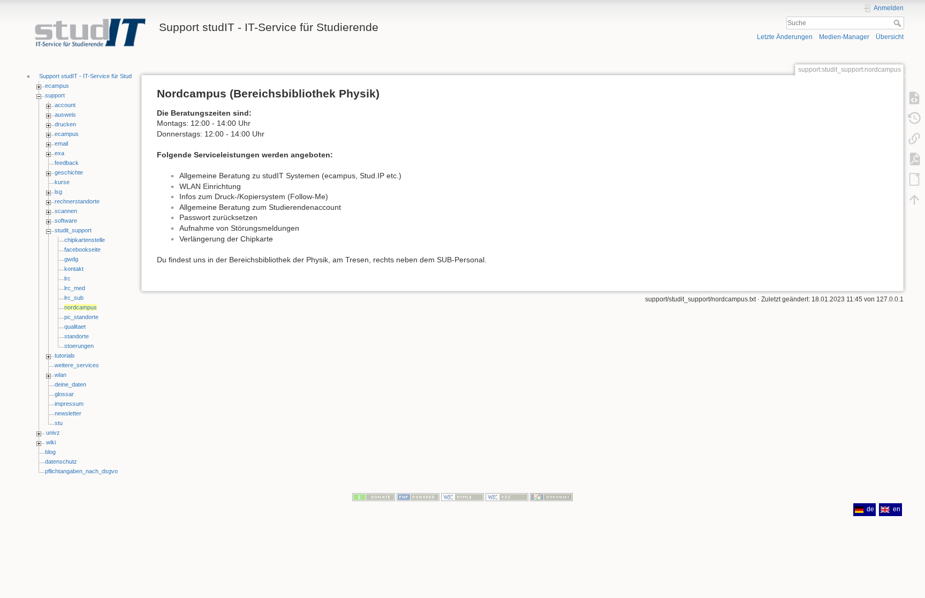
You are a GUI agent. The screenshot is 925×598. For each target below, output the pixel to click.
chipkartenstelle (84, 240)
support (55, 95)
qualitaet (75, 326)
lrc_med (74, 288)
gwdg (71, 259)
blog (50, 452)
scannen (66, 211)
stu (59, 423)
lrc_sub (74, 297)
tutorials (65, 355)
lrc (67, 278)
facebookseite (82, 249)
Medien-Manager (844, 37)
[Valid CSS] (507, 497)
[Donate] (373, 497)
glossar (64, 394)
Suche (898, 23)
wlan (60, 375)
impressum (69, 403)
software (66, 220)
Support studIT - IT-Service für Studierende (95, 76)
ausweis (65, 114)
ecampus (57, 85)
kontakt (74, 269)
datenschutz (61, 461)
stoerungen (79, 346)
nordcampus (80, 307)
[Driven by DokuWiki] (551, 497)
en (896, 509)
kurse (62, 182)
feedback (67, 163)
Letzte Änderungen (785, 37)
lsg (58, 191)
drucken (65, 124)
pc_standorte (81, 317)
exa (59, 153)
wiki (51, 442)
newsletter (68, 413)
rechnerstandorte (77, 201)
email (61, 143)
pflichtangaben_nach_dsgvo (81, 471)
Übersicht (890, 37)
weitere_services (77, 365)
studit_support (73, 230)
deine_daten (70, 384)
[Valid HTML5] (462, 497)
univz (53, 432)
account (65, 105)
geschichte (69, 172)
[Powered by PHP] (418, 497)
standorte (76, 336)
